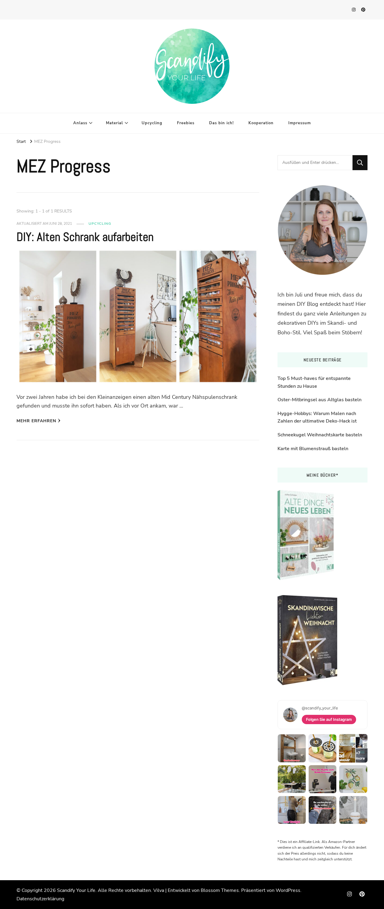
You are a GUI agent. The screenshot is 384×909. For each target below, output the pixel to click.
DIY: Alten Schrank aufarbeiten (85, 237)
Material (114, 123)
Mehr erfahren (36, 421)
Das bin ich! (221, 123)
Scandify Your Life (76, 890)
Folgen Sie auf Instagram (329, 719)
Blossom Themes (220, 890)
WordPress (288, 890)
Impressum (299, 123)
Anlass (80, 123)
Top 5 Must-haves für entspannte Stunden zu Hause (314, 382)
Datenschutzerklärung (40, 898)
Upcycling (152, 123)
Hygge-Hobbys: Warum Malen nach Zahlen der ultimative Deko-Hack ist (317, 417)
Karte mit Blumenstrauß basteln (313, 448)
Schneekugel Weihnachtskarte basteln (320, 435)
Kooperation (261, 123)
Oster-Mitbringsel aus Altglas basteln (320, 399)
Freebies (185, 123)
